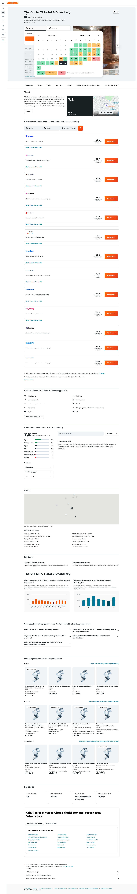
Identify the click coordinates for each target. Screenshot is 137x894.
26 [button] (47, 63)
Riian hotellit (32, 845)
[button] (3, 3)
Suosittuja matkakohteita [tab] (34, 823)
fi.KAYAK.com (27, 888)
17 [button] (38, 59)
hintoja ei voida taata (68, 866)
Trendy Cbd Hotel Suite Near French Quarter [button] (84, 764)
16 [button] (65, 54)
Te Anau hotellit (62, 834)
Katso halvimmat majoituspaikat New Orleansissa (104, 701)
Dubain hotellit (62, 842)
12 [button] (47, 54)
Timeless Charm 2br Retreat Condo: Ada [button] (107, 687)
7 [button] (56, 50)
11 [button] (43, 54)
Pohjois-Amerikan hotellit (45, 888)
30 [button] (65, 63)
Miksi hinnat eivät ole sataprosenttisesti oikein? (41, 878)
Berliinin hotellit (32, 842)
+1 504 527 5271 (29, 22)
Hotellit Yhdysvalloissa (60, 888)
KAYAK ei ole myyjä (32, 872)
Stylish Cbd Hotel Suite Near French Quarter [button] (60, 764)
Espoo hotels (61, 847)
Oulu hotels (61, 845)
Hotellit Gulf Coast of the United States (89, 888)
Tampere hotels (91, 845)
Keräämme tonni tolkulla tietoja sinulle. (38, 875)
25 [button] (43, 63)
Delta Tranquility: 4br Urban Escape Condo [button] (59, 687)
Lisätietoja (102, 373)
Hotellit (35, 888)
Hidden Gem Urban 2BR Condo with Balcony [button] (36, 764)
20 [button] (52, 59)
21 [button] (56, 59)
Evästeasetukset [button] (29, 380)
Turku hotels (90, 847)
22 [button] (61, 59)
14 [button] (56, 54)
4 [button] (43, 50)
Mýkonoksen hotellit (63, 837)
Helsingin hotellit (33, 834)
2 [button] (65, 45)
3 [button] (38, 50)
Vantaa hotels (32, 847)
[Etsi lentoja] (3, 8)
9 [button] (65, 50)
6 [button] (98, 45)
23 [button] (65, 59)
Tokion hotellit (91, 837)
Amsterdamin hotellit (64, 840)
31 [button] (38, 68)
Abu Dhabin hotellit (92, 840)
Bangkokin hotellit (92, 834)
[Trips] (3, 35)
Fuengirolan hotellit (34, 840)
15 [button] (61, 54)
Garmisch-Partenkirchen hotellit (37, 837)
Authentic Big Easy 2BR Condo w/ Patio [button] (83, 687)
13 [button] (52, 54)
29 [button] (61, 63)
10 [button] (38, 54)
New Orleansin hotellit (106, 888)
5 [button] (47, 50)
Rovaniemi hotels (33, 850)
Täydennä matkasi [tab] (50, 823)
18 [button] (43, 59)
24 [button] (38, 63)
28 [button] (56, 63)
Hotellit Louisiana (72, 888)
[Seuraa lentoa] (3, 29)
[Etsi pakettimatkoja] (3, 20)
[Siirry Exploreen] (3, 25)
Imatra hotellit (91, 842)
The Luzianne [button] (100, 724)
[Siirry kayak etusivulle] (12, 3)
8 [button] (76, 50)
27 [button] (52, 63)
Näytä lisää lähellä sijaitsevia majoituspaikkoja (105, 663)
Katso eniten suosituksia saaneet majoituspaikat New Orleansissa (99, 741)
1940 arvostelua (37, 17)
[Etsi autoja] (3, 16)
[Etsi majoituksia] (3, 12)
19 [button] (47, 59)
